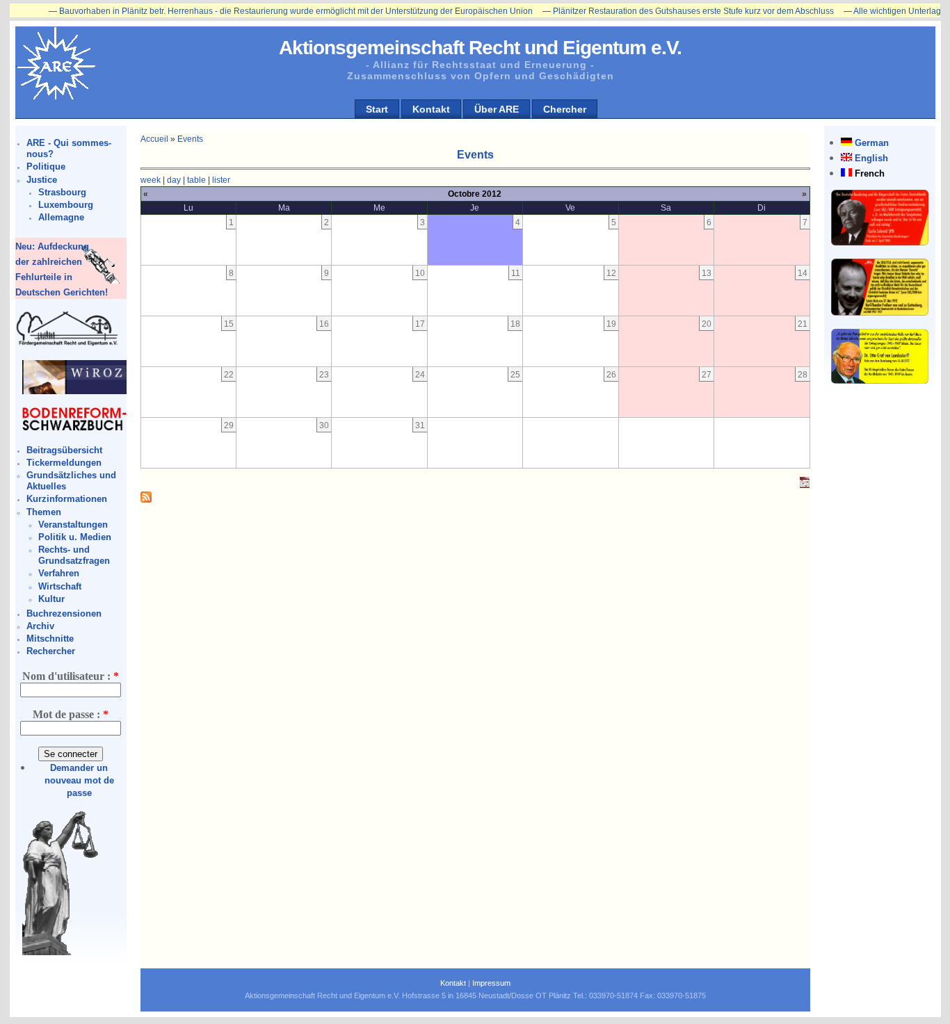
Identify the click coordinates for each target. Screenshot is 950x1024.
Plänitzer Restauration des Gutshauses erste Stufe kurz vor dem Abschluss (670, 11)
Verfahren (58, 573)
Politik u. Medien (74, 537)
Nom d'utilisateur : (70, 676)
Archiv (40, 626)
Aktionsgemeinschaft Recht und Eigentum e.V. (480, 47)
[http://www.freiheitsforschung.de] (67, 344)
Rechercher (50, 651)
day (174, 180)
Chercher (564, 109)
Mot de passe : (70, 714)
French (870, 173)
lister (221, 180)
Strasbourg (62, 192)
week (150, 180)
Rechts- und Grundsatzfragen (74, 555)
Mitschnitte (50, 638)
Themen (43, 512)
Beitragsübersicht (64, 450)
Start (377, 109)
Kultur (51, 599)
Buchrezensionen (64, 613)
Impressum (491, 983)
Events (190, 139)
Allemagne (61, 217)
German (872, 143)
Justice (41, 179)
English (871, 158)
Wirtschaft (59, 586)
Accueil (154, 139)
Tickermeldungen (64, 462)
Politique (45, 166)
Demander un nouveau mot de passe (79, 780)
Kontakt (431, 109)
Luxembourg (65, 205)
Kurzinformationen (66, 499)
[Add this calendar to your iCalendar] (804, 485)
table (196, 180)
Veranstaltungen (73, 524)
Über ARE (496, 109)
